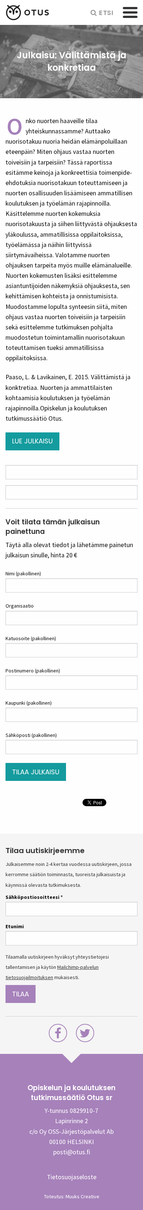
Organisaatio (20, 605)
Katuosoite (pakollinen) (31, 638)
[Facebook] (58, 1035)
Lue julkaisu (32, 441)
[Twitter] (85, 1035)
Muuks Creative (82, 1196)
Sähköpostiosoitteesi (34, 897)
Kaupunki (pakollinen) (29, 703)
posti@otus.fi (71, 1152)
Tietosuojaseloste (71, 1177)
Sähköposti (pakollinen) (31, 735)
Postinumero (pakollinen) (33, 670)
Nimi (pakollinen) (23, 573)
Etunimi (15, 926)
